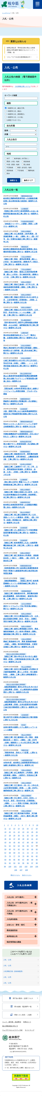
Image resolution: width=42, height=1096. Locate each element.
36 (10, 839)
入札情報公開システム (22, 86)
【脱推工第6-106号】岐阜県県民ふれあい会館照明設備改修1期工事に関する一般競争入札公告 (20, 213)
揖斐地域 (27, 161)
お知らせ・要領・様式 (16, 925)
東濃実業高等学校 (25, 565)
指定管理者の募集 (14, 942)
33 (32, 835)
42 (37, 839)
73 (32, 853)
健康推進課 (23, 386)
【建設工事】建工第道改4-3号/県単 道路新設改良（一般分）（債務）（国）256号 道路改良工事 (21, 558)
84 (10, 860)
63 (23, 849)
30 (19, 835)
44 (10, 842)
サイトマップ (29, 1030)
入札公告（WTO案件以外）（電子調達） (19, 912)
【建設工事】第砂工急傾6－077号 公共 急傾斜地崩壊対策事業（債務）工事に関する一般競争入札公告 (20, 287)
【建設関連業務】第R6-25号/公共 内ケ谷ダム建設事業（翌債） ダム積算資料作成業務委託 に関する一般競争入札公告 (20, 689)
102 (20, 866)
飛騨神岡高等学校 (26, 196)
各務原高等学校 (25, 502)
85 (14, 860)
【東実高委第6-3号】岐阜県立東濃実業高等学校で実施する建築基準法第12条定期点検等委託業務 (20, 570)
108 (26, 870)
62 (19, 849)
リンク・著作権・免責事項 (11, 1022)
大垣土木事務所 (25, 345)
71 (23, 853)
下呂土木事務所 (26, 256)
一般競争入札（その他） (15, 117)
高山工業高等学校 (25, 373)
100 (10, 866)
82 (37, 856)
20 (10, 832)
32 (28, 835)
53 (14, 846)
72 (28, 853)
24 (28, 832)
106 (15, 870)
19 (5, 832)
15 (23, 829)
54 (19, 846)
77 (14, 856)
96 (28, 863)
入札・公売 (7, 960)
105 (36, 866)
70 (19, 853)
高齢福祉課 (24, 246)
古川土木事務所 (26, 604)
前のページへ (15, 875)
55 (23, 846)
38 (19, 839)
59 (5, 849)
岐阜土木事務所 (26, 614)
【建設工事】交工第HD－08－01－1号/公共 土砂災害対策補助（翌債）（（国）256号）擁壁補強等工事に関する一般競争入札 (21, 788)
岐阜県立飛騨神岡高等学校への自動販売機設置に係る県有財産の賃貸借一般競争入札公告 (20, 201)
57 (32, 846)
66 (37, 849)
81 (32, 856)
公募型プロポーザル (14, 120)
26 (37, 832)
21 (14, 832)
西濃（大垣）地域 (13, 161)
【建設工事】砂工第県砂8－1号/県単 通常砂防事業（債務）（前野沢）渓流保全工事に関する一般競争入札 (20, 775)
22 (19, 832)
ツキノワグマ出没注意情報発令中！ (19, 57)
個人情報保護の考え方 (10, 1026)
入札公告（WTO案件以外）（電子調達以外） (19, 904)
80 (28, 856)
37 (14, 839)
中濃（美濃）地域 (13, 164)
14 (19, 829)
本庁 (8, 158)
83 (5, 860)
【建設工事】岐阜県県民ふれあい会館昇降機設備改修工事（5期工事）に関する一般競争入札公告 (20, 545)
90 (37, 860)
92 (10, 863)
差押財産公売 (12, 936)
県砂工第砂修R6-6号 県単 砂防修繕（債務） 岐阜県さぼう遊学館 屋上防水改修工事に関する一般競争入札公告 (21, 350)
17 (32, 829)
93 (14, 863)
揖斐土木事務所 (26, 282)
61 (14, 849)
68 (10, 853)
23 (23, 832)
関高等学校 (25, 750)
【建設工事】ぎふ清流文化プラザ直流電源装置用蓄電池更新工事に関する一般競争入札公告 (20, 532)
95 (23, 863)
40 (28, 839)
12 (10, 829)
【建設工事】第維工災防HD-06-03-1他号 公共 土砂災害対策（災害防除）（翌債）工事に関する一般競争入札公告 (20, 299)
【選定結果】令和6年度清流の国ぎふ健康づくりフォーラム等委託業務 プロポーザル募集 (20, 391)
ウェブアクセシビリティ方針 (12, 1030)
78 (19, 856)
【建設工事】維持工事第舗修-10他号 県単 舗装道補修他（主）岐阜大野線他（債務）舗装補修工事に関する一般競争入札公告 (21, 631)
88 (28, 860)
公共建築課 (24, 208)
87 (23, 860)
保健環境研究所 (25, 399)
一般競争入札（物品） (14, 111)
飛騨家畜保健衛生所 (26, 421)
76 (10, 856)
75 (5, 856)
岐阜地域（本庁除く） (22, 158)
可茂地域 (10, 167)
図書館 (22, 578)
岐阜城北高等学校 (25, 441)
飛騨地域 (31, 170)
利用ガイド (27, 1022)
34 (37, 835)
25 (32, 832)
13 (14, 829)
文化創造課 (23, 409)
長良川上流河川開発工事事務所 (15, 654)
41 (32, 839)
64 (28, 849)
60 (10, 849)
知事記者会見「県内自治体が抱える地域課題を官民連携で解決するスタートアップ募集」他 (21, 50)
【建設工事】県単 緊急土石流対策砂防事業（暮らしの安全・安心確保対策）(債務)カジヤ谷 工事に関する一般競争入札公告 (21, 274)
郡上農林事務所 (26, 320)
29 (14, 835)
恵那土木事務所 (26, 231)
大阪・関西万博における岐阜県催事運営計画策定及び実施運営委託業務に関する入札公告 (20, 414)
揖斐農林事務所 (25, 451)
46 (19, 842)
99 (5, 866)
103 (26, 866)
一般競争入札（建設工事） (16, 108)
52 (10, 846)
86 (19, 860)
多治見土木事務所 (25, 464)
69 (14, 853)
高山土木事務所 (25, 512)
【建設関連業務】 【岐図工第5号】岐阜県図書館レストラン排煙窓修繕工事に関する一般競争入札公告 (20, 583)
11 (5, 829)
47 (23, 842)
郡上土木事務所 (26, 667)
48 (28, 842)
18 (37, 829)
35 (5, 839)
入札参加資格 (12, 919)
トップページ (6, 13)
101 (15, 866)
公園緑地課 (24, 333)
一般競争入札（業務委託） (16, 114)
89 (32, 860)
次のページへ (26, 875)
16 (28, 829)
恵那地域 (10, 170)
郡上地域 (27, 164)
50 (37, 842)
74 (37, 853)
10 (37, 825)
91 (5, 863)
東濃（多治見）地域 (24, 167)
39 (23, 839)
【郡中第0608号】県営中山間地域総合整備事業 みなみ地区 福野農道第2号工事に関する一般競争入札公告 (20, 325)
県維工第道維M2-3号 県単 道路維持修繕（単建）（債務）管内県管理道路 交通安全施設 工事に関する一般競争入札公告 (20, 644)
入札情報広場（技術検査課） (13, 971)
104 (31, 866)
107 (21, 870)
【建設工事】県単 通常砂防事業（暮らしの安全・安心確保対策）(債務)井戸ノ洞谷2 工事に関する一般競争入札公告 (21, 261)
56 (28, 846)
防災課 (24, 725)
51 (5, 846)
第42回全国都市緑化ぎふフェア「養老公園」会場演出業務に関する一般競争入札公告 (20, 337)
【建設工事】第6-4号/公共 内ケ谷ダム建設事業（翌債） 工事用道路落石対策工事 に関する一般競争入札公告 (20, 659)
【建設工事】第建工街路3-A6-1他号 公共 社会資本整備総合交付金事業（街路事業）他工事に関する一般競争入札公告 (21, 494)
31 (23, 835)
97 (32, 863)
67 (5, 853)
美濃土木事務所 (25, 553)
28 (10, 835)
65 (32, 849)
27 (5, 835)
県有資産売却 (12, 930)
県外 (8, 173)
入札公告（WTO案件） (16, 897)
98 (37, 863)
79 (23, 856)
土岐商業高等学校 (27, 760)
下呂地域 (20, 170)
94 (19, 863)
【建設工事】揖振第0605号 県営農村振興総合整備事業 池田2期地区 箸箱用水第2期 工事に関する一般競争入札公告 (20, 596)
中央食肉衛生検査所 (27, 221)
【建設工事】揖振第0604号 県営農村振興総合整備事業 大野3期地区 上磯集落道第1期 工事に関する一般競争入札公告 (20, 456)
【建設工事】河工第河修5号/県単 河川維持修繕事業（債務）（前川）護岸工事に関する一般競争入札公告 (20, 816)
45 (14, 842)
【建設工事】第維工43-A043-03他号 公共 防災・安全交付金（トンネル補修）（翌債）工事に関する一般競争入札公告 (21, 312)
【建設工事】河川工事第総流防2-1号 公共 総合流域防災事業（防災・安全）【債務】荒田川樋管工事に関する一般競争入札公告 (21, 618)
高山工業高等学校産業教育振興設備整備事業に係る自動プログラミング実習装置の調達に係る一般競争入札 (20, 378)
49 (32, 842)
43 (5, 842)
